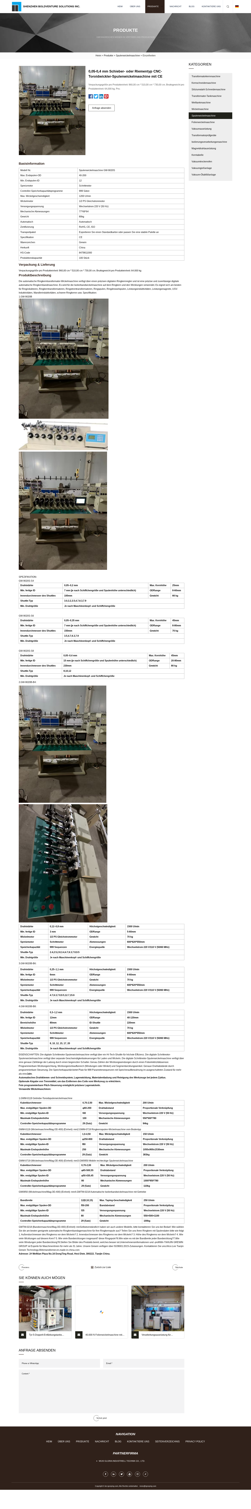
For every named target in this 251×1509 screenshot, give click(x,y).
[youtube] (129, 1474)
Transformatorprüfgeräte (204, 135)
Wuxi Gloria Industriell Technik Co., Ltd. (122, 1461)
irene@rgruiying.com (148, 1486)
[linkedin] (113, 1474)
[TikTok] (145, 1474)
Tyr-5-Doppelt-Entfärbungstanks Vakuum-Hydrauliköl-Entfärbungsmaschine (45, 1336)
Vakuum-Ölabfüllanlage (204, 174)
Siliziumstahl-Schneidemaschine (208, 89)
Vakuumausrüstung (201, 129)
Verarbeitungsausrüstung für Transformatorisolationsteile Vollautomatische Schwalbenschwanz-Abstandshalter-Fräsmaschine (160, 1336)
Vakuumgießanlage (202, 168)
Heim (120, 6)
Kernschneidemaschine (204, 83)
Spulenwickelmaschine (128, 55)
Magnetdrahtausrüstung (204, 148)
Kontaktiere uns (211, 6)
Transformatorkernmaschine (206, 76)
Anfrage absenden (101, 108)
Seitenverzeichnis (167, 1441)
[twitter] (121, 1474)
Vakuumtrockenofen (202, 161)
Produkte (153, 6)
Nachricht (176, 6)
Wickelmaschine (200, 109)
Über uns (135, 6)
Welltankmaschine (201, 102)
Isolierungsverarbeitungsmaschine (209, 142)
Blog (191, 6)
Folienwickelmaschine (203, 122)
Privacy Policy (195, 1441)
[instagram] (137, 1474)
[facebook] (105, 1474)
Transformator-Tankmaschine (207, 96)
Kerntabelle (198, 155)
